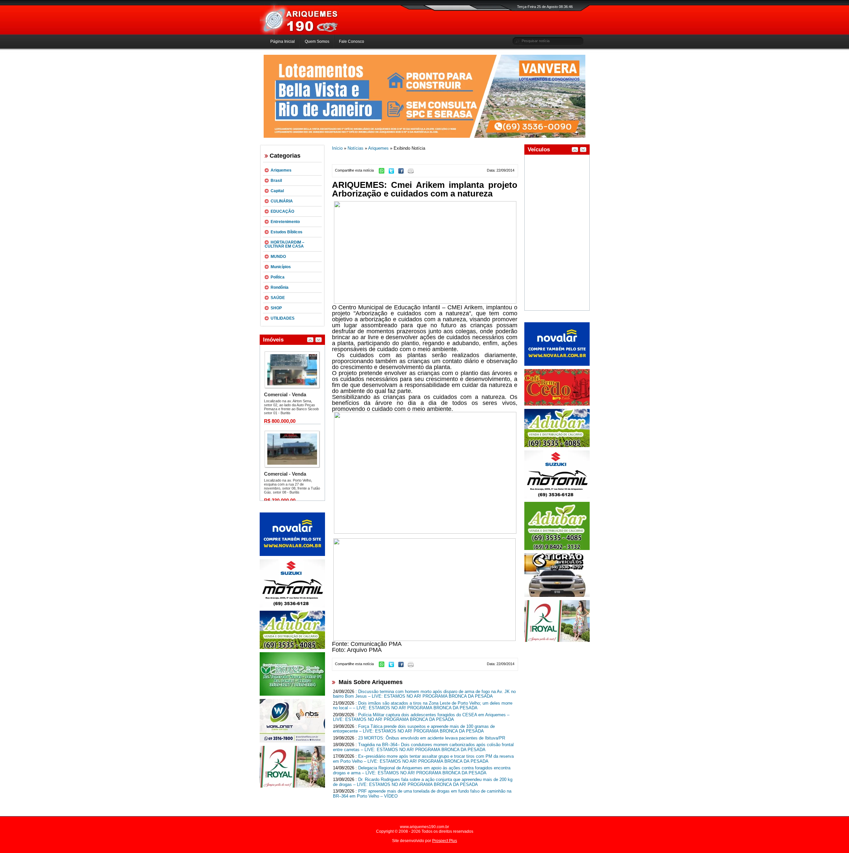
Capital (277, 191)
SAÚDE (278, 297)
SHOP (276, 308)
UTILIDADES (282, 318)
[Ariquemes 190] (299, 33)
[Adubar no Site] (557, 445)
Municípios (281, 267)
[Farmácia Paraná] (292, 694)
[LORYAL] (292, 786)
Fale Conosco (351, 41)
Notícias (355, 148)
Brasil (276, 180)
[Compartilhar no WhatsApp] (383, 172)
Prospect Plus (444, 840)
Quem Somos (317, 41)
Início (337, 148)
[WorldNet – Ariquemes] (292, 741)
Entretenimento (285, 221)
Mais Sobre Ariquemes (371, 682)
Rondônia (280, 287)
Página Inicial (282, 41)
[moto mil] (557, 497)
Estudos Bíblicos (286, 232)
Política (278, 277)
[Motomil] (292, 606)
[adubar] (292, 647)
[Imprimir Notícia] (412, 172)
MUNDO (278, 256)
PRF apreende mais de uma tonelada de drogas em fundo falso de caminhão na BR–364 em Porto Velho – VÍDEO (422, 794)
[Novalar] (292, 554)
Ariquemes (281, 170)
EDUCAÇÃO (282, 211)
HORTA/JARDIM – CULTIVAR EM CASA (284, 244)
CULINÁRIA (282, 201)
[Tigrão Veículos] (557, 595)
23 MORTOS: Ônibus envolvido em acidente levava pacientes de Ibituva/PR (431, 738)
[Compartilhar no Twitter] (393, 172)
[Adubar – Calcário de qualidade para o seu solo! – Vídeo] (557, 548)
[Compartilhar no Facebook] (402, 172)
